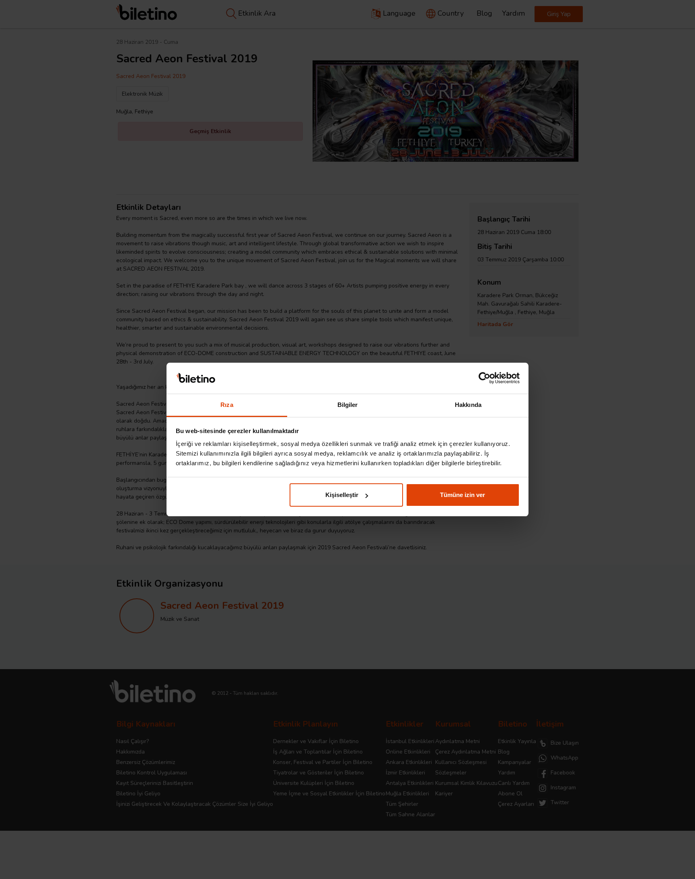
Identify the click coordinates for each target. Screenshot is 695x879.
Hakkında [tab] (468, 404)
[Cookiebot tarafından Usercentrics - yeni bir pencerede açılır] (484, 378)
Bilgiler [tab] (347, 404)
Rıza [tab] (226, 404)
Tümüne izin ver (462, 494)
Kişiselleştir (341, 494)
